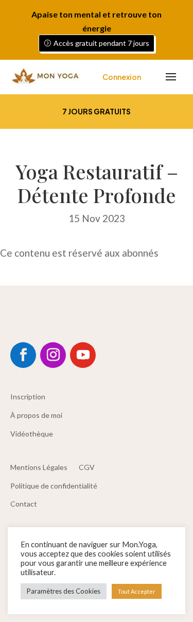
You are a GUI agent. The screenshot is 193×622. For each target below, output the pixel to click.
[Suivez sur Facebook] (23, 355)
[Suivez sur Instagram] (53, 355)
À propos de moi (36, 415)
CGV (87, 467)
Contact (23, 503)
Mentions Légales (38, 467)
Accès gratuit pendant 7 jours (101, 43)
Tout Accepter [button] (136, 591)
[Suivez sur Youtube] (83, 355)
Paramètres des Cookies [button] (63, 591)
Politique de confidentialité (53, 485)
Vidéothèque (31, 433)
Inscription (27, 396)
